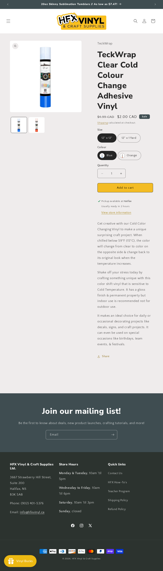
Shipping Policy (118, 500)
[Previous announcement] (7, 4)
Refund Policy (117, 509)
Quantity (103, 165)
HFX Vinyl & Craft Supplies (86, 558)
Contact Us (115, 473)
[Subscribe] (112, 434)
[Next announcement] (155, 4)
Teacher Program (119, 491)
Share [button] (106, 356)
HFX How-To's (117, 482)
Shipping (102, 123)
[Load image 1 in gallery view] (19, 125)
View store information (116, 212)
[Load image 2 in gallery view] (37, 125)
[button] (8, 21)
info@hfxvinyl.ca (32, 512)
